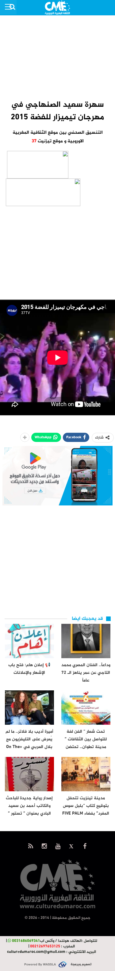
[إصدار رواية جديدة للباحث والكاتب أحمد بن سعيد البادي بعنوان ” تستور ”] (29, 774)
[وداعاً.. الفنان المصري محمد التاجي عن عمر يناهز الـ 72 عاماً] (85, 641)
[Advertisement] (58, 57)
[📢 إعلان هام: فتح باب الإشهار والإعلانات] (29, 641)
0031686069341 (26, 941)
